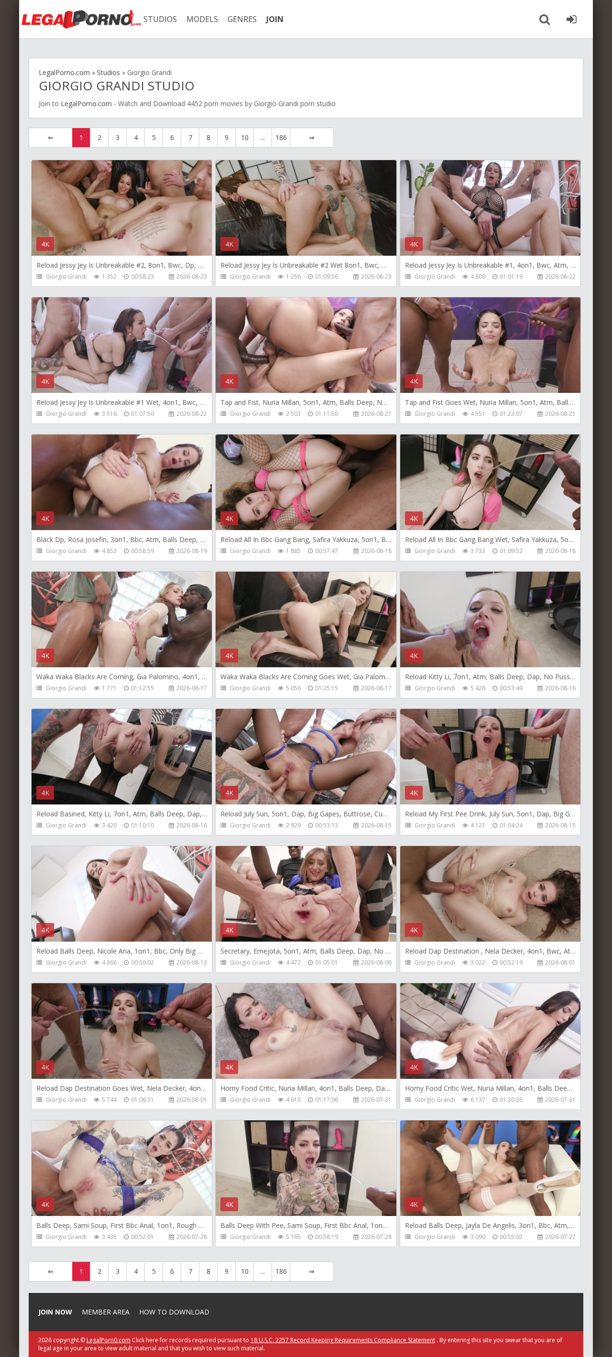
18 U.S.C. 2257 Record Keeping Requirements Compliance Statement (343, 1340)
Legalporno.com (81, 19)
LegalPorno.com (86, 103)
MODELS (202, 19)
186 (281, 137)
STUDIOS (160, 19)
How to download (174, 1311)
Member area (106, 1311)
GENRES (242, 19)
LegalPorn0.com (109, 1340)
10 (245, 137)
